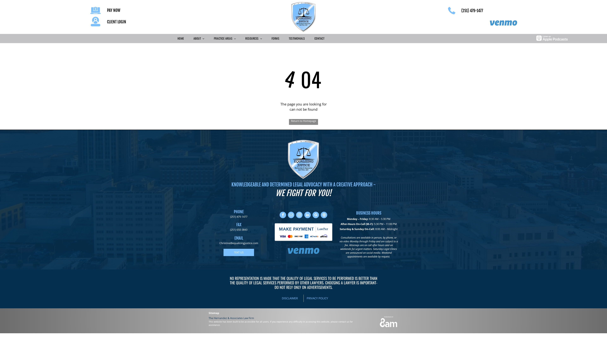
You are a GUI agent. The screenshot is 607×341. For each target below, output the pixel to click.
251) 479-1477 (239, 216)
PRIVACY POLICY (317, 298)
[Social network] (324, 215)
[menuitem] (181, 39)
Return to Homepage (303, 121)
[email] (291, 215)
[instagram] (299, 215)
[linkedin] (307, 215)
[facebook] (283, 215)
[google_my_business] (316, 215)
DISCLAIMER (290, 298)
